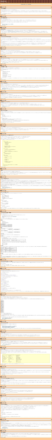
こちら (5, 138)
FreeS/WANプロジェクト (4, 427)
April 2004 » (29, 4)
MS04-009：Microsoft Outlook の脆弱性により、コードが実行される (8, 326)
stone (12, 262)
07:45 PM (5, 319)
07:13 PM (5, 292)
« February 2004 (23, 4)
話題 (3, 380)
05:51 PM (5, 209)
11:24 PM (4, 33)
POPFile (31, 262)
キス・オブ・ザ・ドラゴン (5, 62)
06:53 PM (5, 329)
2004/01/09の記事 (14, 216)
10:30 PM (5, 63)
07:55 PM (5, 14)
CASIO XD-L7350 (13, 31)
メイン (26, 4)
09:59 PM (5, 393)
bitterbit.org (3, 1)
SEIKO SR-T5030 (9, 31)
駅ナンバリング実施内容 (4, 318)
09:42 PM (5, 345)
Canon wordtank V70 (17, 31)
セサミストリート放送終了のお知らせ (5, 344)
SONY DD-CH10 (9, 30)
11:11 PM (4, 266)
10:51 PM (5, 98)
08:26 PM (5, 417)
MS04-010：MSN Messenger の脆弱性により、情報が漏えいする (8, 327)
